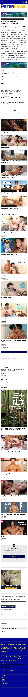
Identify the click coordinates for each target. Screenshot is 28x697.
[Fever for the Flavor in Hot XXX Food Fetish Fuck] (14, 442)
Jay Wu (2, 536)
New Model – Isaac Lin (6, 162)
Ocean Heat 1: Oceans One (7, 276)
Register (4, 677)
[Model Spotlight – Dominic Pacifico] (14, 201)
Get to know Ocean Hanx (7, 297)
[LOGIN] (26, 2)
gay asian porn (12, 90)
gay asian (4, 90)
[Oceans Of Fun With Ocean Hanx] (14, 310)
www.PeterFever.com (7, 93)
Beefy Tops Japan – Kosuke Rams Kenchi (11, 496)
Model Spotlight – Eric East (7, 193)
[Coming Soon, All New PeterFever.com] (14, 125)
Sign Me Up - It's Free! (8, 606)
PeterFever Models (12, 160)
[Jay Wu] (14, 527)
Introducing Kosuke (6, 474)
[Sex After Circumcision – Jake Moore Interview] (14, 507)
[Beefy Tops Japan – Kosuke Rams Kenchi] (14, 487)
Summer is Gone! (5, 147)
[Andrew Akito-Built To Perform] (14, 245)
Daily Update (4, 129)
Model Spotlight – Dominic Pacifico (9, 208)
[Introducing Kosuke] (14, 465)
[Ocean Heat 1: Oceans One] (14, 267)
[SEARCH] (23, 2)
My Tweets (3, 631)
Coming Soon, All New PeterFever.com (10, 132)
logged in (8, 382)
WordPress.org (5, 683)
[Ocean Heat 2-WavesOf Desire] (14, 223)
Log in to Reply (4, 362)
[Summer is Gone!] (14, 140)
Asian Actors (12, 214)
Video (10, 91)
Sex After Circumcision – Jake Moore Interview (13, 514)
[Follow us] (20, 2)
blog (7, 89)
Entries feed (4, 680)
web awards (16, 91)
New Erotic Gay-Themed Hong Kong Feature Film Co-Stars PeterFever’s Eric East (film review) (14, 429)
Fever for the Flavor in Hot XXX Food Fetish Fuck (13, 452)
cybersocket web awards (17, 89)
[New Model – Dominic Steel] (14, 170)
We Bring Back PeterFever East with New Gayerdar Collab (13, 341)
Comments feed (5, 681)
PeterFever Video (11, 129)
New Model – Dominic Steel (7, 178)
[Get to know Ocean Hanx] (14, 288)
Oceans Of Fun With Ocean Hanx (9, 319)
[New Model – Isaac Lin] (14, 155)
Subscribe (5, 667)
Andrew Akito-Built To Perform (9, 254)
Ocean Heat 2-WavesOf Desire (8, 233)
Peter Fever (4, 91)
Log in (3, 679)
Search (26, 614)
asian (2, 89)
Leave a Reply (14, 351)
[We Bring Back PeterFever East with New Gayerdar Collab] (14, 331)
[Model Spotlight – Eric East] (14, 186)
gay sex (19, 90)
